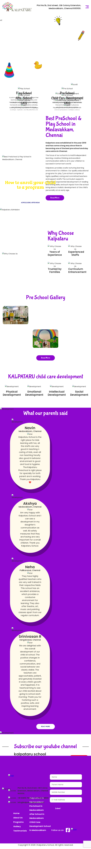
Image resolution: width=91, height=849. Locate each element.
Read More (45, 358)
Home (16, 813)
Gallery (17, 826)
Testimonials (20, 830)
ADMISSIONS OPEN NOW (20, 62)
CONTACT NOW (49, 62)
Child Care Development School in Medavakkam (40, 826)
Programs (18, 822)
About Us (18, 817)
